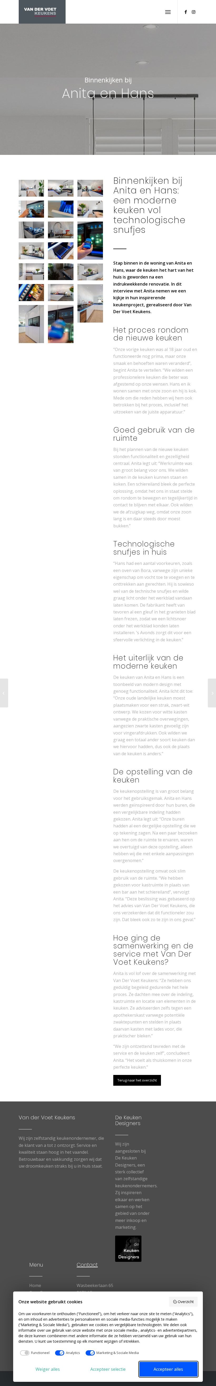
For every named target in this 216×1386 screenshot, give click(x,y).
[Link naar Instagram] (194, 12)
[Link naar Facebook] (186, 12)
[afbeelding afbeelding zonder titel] (33, 232)
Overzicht (186, 1301)
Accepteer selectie (108, 1369)
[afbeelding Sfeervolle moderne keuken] (33, 190)
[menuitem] (168, 12)
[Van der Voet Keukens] (42, 12)
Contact (87, 1264)
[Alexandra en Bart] (212, 693)
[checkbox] (34, 1353)
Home (35, 1285)
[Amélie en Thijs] (4, 693)
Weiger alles (48, 1369)
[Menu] (168, 12)
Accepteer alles (168, 1369)
